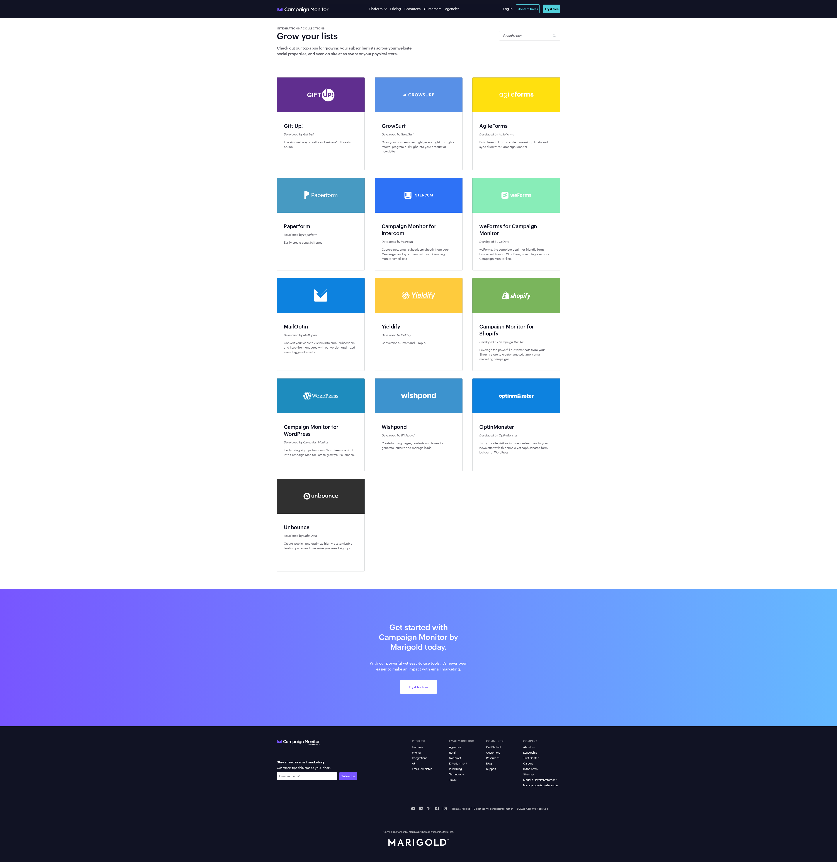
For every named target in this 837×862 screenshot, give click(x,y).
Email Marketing (461, 741)
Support (491, 769)
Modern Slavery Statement (539, 780)
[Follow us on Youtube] (413, 808)
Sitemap (528, 774)
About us (528, 747)
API (414, 763)
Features (417, 747)
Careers (528, 763)
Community (495, 741)
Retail (452, 752)
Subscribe (348, 776)
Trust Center (531, 758)
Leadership (530, 752)
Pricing (395, 8)
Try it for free (418, 686)
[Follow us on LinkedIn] (421, 808)
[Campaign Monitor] (298, 741)
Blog (489, 763)
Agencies (452, 8)
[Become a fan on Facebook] (437, 808)
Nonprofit (455, 758)
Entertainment (458, 763)
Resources (412, 8)
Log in (507, 8)
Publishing (455, 769)
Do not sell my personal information (493, 808)
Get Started (493, 747)
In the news (530, 769)
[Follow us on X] (429, 808)
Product (418, 741)
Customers (432, 8)
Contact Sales (528, 9)
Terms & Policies (461, 808)
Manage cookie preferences (540, 785)
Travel (452, 780)
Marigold (414, 831)
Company (530, 741)
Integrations (419, 758)
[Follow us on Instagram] (445, 808)
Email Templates (422, 769)
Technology (456, 774)
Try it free (552, 9)
